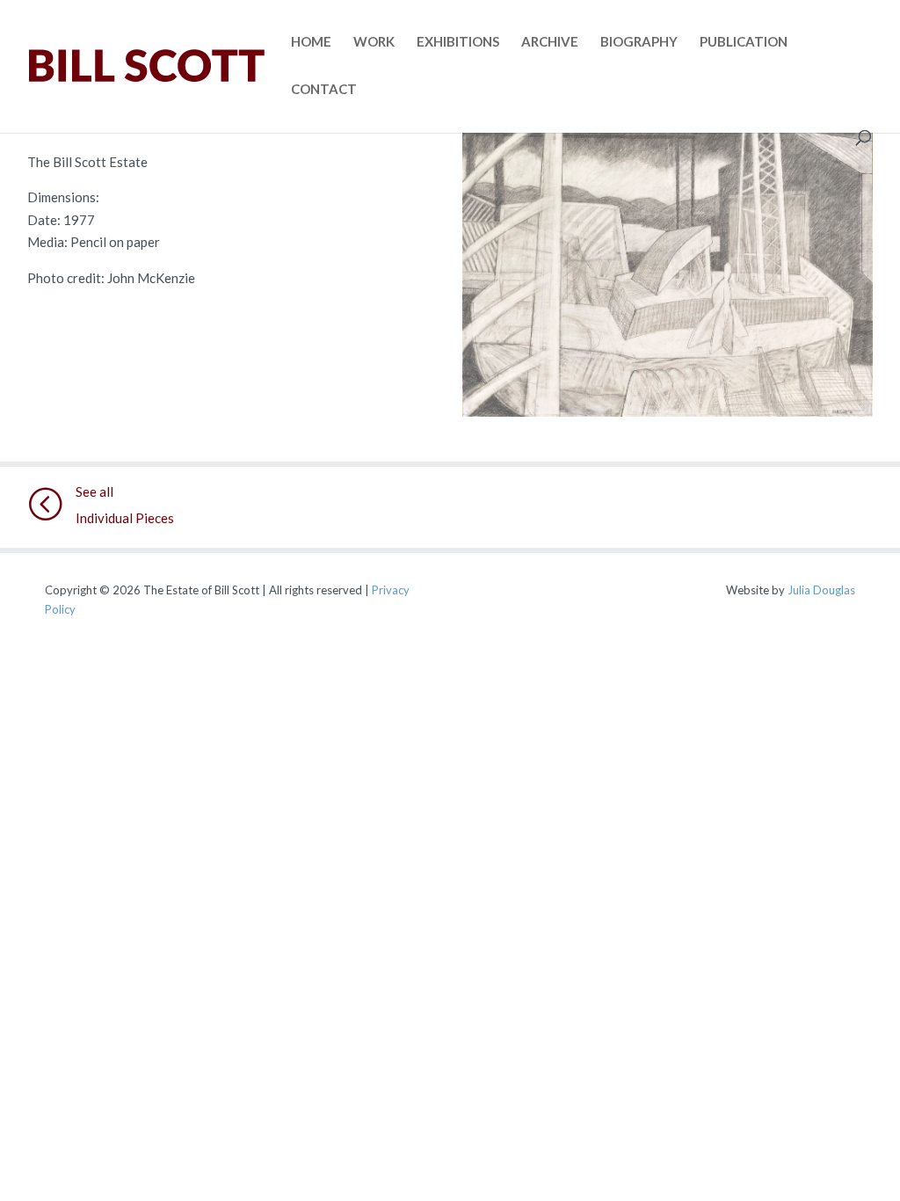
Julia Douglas (821, 590)
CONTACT (324, 90)
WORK (374, 42)
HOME (311, 42)
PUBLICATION (744, 42)
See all (94, 491)
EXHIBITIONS (458, 42)
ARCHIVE (549, 42)
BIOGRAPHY (639, 42)
